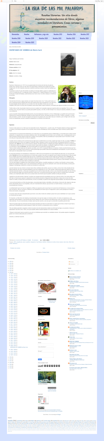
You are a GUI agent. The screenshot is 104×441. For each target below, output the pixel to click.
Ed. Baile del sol (83, 428)
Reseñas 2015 (58, 34)
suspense (88, 420)
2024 (10, 265)
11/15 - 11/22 (13, 284)
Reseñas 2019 (30, 38)
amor (26, 420)
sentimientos (17, 427)
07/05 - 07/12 (13, 313)
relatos (37, 422)
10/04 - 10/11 (13, 293)
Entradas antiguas (71, 248)
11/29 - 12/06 (13, 281)
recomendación (11, 427)
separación (52, 428)
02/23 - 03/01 (13, 342)
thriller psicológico (29, 423)
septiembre (24, 427)
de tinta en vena (73, 350)
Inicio (44, 248)
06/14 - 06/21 (13, 318)
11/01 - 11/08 (13, 288)
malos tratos (65, 242)
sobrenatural (30, 427)
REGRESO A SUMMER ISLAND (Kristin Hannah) (79, 282)
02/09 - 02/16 (13, 345)
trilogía (35, 427)
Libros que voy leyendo (75, 304)
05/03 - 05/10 (13, 327)
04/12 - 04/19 (13, 333)
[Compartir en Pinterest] (48, 240)
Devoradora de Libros (74, 354)
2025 (10, 263)
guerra (56, 422)
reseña (10, 243)
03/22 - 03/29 (13, 336)
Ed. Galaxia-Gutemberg (91, 428)
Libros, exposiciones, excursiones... (78, 318)
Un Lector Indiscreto (74, 290)
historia (61, 422)
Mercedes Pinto (77, 423)
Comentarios (72, 264)
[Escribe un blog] (44, 240)
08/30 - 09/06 (13, 300)
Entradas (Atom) (45, 252)
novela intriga (25, 428)
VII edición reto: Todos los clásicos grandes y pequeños (80, 319)
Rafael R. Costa (86, 427)
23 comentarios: (35, 240)
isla (8, 424)
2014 (10, 366)
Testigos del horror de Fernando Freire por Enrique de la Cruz (81, 342)
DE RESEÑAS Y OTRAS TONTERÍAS (77, 286)
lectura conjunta (59, 242)
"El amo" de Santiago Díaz (75, 315)
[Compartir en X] (46, 240)
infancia (87, 423)
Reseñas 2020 (43, 38)
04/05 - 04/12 (13, 334)
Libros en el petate (74, 322)
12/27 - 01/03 (13, 273)
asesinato (19, 420)
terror (18, 423)
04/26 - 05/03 (13, 329)
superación (53, 424)
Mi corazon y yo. (73, 363)
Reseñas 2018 (16, 38)
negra (52, 422)
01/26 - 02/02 (13, 351)
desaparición (33, 242)
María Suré (71, 242)
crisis (30, 424)
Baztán (39, 427)
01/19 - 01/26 (13, 353)
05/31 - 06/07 (13, 320)
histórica (67, 422)
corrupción (86, 422)
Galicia (71, 424)
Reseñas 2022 (70, 38)
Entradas (72, 261)
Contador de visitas (52, 300)
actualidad (93, 423)
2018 (10, 359)
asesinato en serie (45, 422)
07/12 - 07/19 (13, 311)
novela (24, 422)
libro (12, 424)
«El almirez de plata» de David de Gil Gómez (78, 305)
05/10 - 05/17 (13, 325)
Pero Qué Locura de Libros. (76, 294)
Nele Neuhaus (69, 427)
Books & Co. (72, 298)
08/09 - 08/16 (13, 306)
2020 (15, 242)
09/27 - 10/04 (13, 295)
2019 (10, 357)
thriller (32, 420)
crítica (43, 424)
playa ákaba (31, 428)
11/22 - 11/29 (13, 282)
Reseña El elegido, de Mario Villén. (76, 291)
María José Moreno (50, 423)
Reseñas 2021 (57, 38)
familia (61, 420)
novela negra (47, 420)
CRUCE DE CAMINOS (74, 341)
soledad (34, 424)
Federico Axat (56, 427)
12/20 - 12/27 (13, 275)
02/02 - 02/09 (13, 349)
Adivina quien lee (73, 332)
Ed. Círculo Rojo (30, 422)
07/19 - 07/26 (13, 309)
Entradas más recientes (15, 248)
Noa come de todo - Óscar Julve (76, 368)
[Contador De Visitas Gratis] (52, 299)
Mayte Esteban (78, 422)
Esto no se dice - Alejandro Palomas (76, 333)
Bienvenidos (15, 34)
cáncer (47, 424)
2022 (10, 268)
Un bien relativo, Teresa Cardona (76, 338)
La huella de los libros (74, 327)
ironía (37, 423)
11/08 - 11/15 (13, 286)
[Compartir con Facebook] (47, 240)
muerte (73, 420)
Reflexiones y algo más (41, 34)
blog (14, 423)
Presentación (24, 424)
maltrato (67, 423)
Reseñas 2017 (85, 34)
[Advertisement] (87, 68)
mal (15, 424)
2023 (10, 266)
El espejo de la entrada (75, 285)
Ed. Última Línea (65, 424)
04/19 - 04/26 (13, 331)
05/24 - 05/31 (13, 322)
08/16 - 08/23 (13, 304)
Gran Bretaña (39, 242)
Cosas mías (72, 337)
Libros (82, 420)
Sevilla (62, 423)
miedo (22, 423)
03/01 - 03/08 (13, 340)
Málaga (9, 423)
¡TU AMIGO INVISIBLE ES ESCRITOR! (77, 360)
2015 (10, 364)
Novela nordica (75, 427)
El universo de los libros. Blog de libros (78, 367)
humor (72, 422)
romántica (42, 423)
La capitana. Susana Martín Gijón (76, 323)
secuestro (94, 420)
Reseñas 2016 (71, 34)
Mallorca (64, 427)
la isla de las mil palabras (17, 428)
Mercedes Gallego (77, 424)
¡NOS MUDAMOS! (73, 346)
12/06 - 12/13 (13, 279)
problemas (44, 428)
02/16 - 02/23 (13, 343)
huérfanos (44, 242)
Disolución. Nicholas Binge (75, 278)
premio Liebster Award (37, 428)
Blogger (59, 414)
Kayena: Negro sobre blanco (76, 358)
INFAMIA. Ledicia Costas (74, 351)
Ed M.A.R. (77, 428)
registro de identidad (52, 390)
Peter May (81, 427)
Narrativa (18, 422)
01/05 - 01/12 (13, 354)
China (43, 427)
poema (57, 423)
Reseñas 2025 (30, 43)
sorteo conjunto (58, 428)
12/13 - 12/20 (13, 277)
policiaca (39, 420)
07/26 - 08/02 (13, 308)
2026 (10, 261)
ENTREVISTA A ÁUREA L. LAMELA (76, 295)
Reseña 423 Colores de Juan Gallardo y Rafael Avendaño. (81, 364)
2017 (10, 360)
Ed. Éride (58, 424)
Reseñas (26, 34)
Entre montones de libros (75, 276)
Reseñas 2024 (16, 43)
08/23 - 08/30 (13, 302)
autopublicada (19, 242)
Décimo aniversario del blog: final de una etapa (79, 355)
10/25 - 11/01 (13, 290)
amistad (55, 420)
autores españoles (26, 242)
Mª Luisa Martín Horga (87, 424)
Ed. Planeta (12, 422)
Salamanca (15, 243)
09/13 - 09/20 (13, 299)
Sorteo (83, 423)
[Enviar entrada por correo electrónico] (41, 240)
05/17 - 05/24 (13, 324)
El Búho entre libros (74, 281)
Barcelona (92, 422)
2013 (10, 367)
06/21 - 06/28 (13, 317)
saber (48, 428)
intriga (78, 420)
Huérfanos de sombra (51, 242)
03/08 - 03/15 (13, 338)
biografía (39, 424)
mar (71, 423)
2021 (10, 270)
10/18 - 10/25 (13, 291)
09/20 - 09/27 (13, 297)
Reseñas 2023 (84, 38)
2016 (10, 362)
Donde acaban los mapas (70, 428)
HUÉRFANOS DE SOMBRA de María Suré (25, 50)
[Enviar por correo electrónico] (43, 240)
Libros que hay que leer (75, 314)
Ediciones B (66, 420)
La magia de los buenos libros (76, 308)
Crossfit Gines (52, 302)
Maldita (60, 427)
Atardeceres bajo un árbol (75, 345)
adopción (10, 428)
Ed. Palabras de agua (48, 427)
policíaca (19, 424)
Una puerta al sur (93, 427)
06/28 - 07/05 (13, 315)
